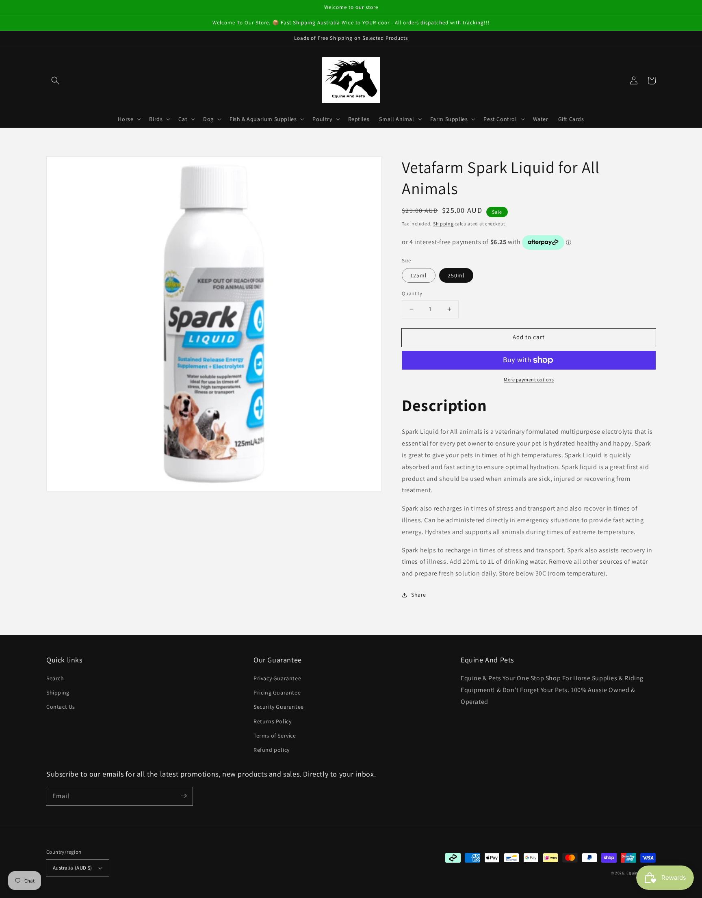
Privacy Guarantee (277, 678)
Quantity (412, 293)
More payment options (529, 380)
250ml (456, 275)
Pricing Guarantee (277, 692)
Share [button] (418, 594)
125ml (418, 275)
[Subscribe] (184, 796)
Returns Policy (272, 721)
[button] (55, 80)
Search (55, 678)
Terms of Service (275, 735)
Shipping (443, 224)
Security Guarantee (279, 706)
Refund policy (272, 749)
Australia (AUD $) (72, 867)
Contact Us (60, 706)
